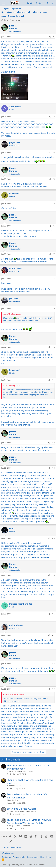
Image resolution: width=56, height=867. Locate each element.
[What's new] (47, 3)
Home (48, 857)
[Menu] (4, 3)
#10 (53, 347)
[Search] (52, 3)
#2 (54, 116)
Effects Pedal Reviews (28, 811)
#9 (54, 308)
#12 (53, 442)
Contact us (6, 857)
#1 (54, 37)
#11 (53, 380)
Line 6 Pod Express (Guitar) (21, 808)
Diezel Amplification (24, 771)
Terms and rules (19, 857)
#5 (54, 203)
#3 (54, 152)
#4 (54, 179)
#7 (54, 254)
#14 (53, 538)
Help (42, 857)
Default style (9, 853)
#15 (53, 575)
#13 (53, 468)
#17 (53, 635)
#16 (53, 614)
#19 (53, 689)
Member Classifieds (22, 826)
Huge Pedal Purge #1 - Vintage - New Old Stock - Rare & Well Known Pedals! (29, 821)
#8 (54, 278)
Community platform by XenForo (23, 865)
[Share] (50, 37)
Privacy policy (32, 857)
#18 (53, 663)
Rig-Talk (19, 786)
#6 (54, 226)
